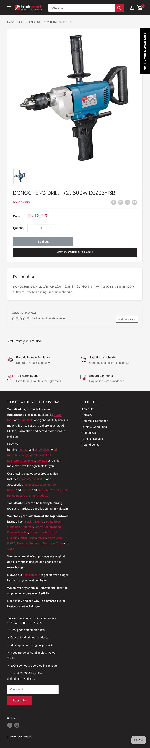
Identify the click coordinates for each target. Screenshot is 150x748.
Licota (32, 537)
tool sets (42, 460)
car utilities (39, 479)
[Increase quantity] (51, 228)
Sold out (43, 241)
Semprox (35, 543)
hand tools (26, 420)
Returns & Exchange (94, 420)
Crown (39, 526)
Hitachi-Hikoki (47, 532)
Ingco (23, 537)
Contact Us (88, 432)
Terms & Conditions (94, 426)
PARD (11, 543)
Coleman (27, 526)
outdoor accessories (37, 484)
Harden (23, 532)
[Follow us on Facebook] (9, 725)
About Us (87, 409)
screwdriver (42, 449)
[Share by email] (134, 202)
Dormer (12, 532)
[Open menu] (9, 7)
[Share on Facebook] (113, 202)
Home (10, 22)
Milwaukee (55, 537)
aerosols (24, 479)
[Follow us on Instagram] (16, 725)
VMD (10, 548)
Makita (42, 537)
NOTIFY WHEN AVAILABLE (75, 252)
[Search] (119, 8)
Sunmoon (48, 543)
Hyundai (12, 537)
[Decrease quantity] (31, 228)
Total (59, 543)
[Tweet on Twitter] (127, 202)
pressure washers (49, 490)
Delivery (86, 414)
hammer (23, 449)
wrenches (20, 460)
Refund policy (90, 444)
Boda (49, 521)
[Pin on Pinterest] (120, 202)
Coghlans (13, 526)
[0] (139, 7)
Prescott (22, 543)
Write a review (127, 319)
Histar (33, 532)
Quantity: (19, 228)
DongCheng (21, 202)
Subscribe (20, 700)
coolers (26, 490)
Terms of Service (92, 438)
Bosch (58, 521)
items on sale (31, 574)
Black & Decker (34, 521)
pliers (31, 460)
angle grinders (31, 455)
